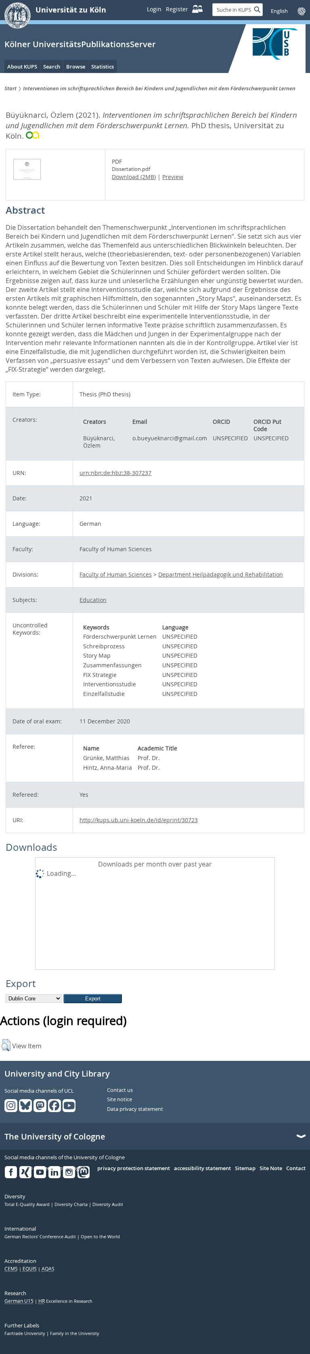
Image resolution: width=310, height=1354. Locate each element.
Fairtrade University (25, 1333)
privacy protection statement (133, 1168)
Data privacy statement (135, 1109)
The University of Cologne (54, 1137)
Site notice (119, 1099)
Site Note (271, 1168)
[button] (5, 1045)
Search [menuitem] (51, 66)
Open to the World (100, 1236)
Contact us (120, 1090)
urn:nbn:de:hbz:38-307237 (115, 473)
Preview (172, 177)
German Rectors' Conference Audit (40, 1236)
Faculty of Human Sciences (116, 574)
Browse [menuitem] (75, 66)
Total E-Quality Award (27, 1204)
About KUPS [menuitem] (22, 66)
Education (93, 600)
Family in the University (74, 1333)
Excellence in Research (65, 1301)
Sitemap (245, 1168)
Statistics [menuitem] (102, 66)
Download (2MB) (134, 177)
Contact (296, 1168)
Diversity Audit (107, 1204)
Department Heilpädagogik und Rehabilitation (220, 574)
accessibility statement (202, 1168)
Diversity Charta (71, 1204)
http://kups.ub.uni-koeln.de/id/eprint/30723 (139, 820)
